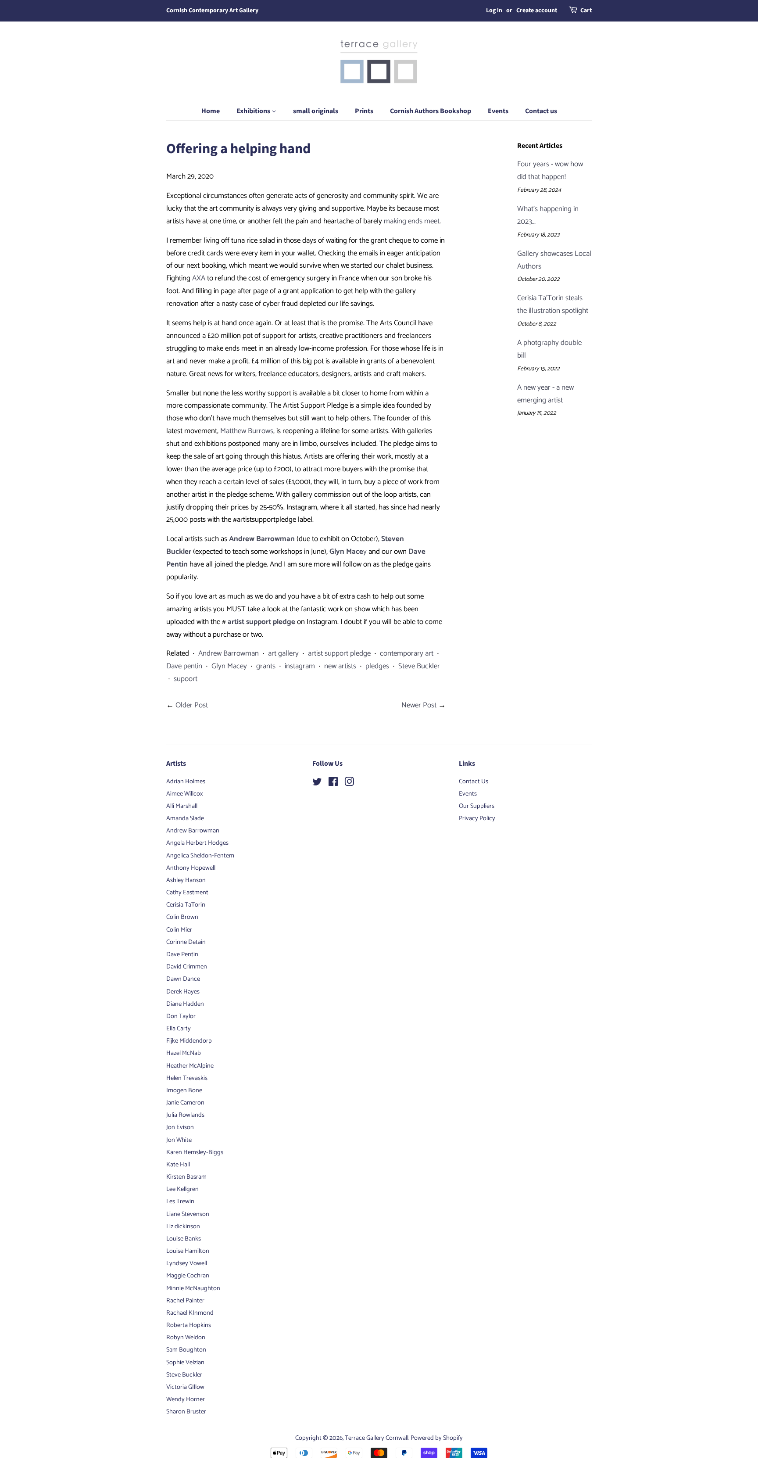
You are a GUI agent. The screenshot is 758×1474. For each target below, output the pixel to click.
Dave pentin (184, 666)
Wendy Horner (185, 1399)
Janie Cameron (185, 1102)
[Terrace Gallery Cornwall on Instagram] (349, 783)
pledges (377, 666)
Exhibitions (254, 111)
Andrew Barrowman (228, 653)
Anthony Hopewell (190, 868)
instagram (300, 666)
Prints (364, 111)
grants (265, 666)
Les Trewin (180, 1201)
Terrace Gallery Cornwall (376, 1438)
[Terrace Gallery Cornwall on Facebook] (333, 783)
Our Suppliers (476, 806)
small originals (315, 111)
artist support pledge (339, 653)
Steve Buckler (419, 666)
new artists (340, 666)
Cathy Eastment (187, 892)
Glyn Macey (229, 666)
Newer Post (418, 705)
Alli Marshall (181, 806)
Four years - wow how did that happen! (550, 170)
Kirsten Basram (186, 1177)
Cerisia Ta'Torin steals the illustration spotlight (552, 304)
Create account (536, 10)
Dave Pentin (182, 954)
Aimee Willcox (184, 794)
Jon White (179, 1140)
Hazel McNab (183, 1053)
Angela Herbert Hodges (197, 843)
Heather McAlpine (190, 1066)
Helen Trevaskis (186, 1078)
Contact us (541, 111)
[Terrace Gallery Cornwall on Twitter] (317, 783)
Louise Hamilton (187, 1251)
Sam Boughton (186, 1350)
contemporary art (406, 653)
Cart (586, 10)
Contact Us (473, 781)
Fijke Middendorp (189, 1041)
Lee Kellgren (182, 1189)
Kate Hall (178, 1164)
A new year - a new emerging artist (545, 393)
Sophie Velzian (185, 1362)
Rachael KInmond (190, 1313)
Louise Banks (183, 1239)
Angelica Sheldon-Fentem (200, 855)
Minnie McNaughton (193, 1288)
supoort (185, 679)
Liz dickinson (183, 1226)
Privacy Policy (477, 818)
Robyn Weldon (185, 1337)
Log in (494, 10)
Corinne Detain (186, 942)
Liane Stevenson (187, 1214)
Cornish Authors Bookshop (430, 111)
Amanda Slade (185, 818)
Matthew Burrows (246, 431)
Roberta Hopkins (188, 1325)
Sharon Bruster (186, 1411)
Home (210, 111)
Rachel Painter (185, 1300)
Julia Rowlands (185, 1115)
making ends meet (412, 221)
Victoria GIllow (185, 1387)
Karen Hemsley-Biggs (194, 1152)
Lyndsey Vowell (186, 1263)
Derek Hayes (183, 991)
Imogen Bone (184, 1090)
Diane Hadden (185, 1004)
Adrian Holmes (185, 781)
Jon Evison (180, 1127)
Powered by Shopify (437, 1438)
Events (498, 111)
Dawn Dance (183, 979)
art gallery (283, 653)
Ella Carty (178, 1028)
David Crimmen (186, 966)
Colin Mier (179, 930)
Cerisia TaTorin (185, 905)
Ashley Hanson (186, 880)
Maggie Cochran (187, 1275)
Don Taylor (181, 1016)
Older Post (191, 705)
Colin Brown (182, 917)
